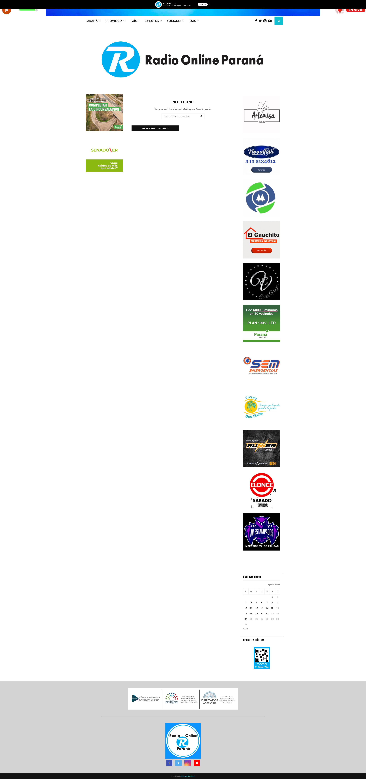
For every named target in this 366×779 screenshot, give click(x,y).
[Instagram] (265, 21)
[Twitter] (260, 21)
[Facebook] (256, 21)
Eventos (152, 21)
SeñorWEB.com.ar (187, 776)
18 (251, 613)
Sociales (174, 21)
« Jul (245, 628)
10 (246, 608)
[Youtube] (270, 21)
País (133, 21)
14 (267, 608)
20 (262, 613)
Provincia (114, 21)
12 (256, 608)
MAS (192, 21)
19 (256, 613)
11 (251, 608)
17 (246, 613)
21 (267, 613)
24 (245, 619)
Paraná (91, 21)
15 (272, 608)
